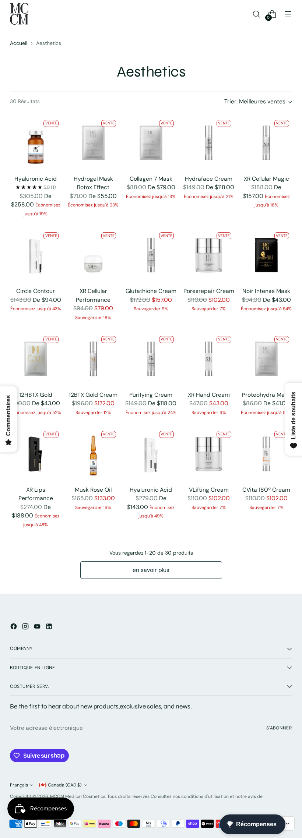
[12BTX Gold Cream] (93, 359)
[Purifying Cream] (151, 359)
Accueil (18, 43)
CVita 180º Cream (266, 490)
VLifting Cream (209, 490)
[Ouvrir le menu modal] (288, 13)
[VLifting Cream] (209, 454)
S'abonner (279, 728)
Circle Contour (35, 291)
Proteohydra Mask (266, 395)
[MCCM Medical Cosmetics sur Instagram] (26, 628)
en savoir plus (151, 570)
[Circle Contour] (36, 255)
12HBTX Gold (35, 395)
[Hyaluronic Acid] (36, 143)
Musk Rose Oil (93, 490)
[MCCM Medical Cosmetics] (19, 14)
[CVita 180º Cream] (266, 454)
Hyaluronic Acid (35, 179)
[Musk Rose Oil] (93, 454)
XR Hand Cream (209, 395)
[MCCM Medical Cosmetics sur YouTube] (38, 628)
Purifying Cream (150, 395)
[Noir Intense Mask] (266, 255)
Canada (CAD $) (65, 785)
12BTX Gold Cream (93, 395)
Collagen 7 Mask (151, 179)
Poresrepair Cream (208, 291)
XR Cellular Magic (266, 179)
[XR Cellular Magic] (266, 143)
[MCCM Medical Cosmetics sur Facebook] (14, 628)
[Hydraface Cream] (209, 143)
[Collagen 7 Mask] (151, 143)
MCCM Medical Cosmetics (77, 796)
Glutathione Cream (151, 291)
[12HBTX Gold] (36, 359)
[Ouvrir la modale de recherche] (256, 13)
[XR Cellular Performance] (93, 255)
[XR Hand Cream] (209, 359)
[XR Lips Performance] (36, 454)
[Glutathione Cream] (151, 255)
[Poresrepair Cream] (209, 255)
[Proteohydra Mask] (266, 359)
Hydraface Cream (208, 179)
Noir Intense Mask (266, 291)
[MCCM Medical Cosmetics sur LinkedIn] (49, 628)
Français (19, 785)
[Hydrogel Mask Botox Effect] (93, 143)
